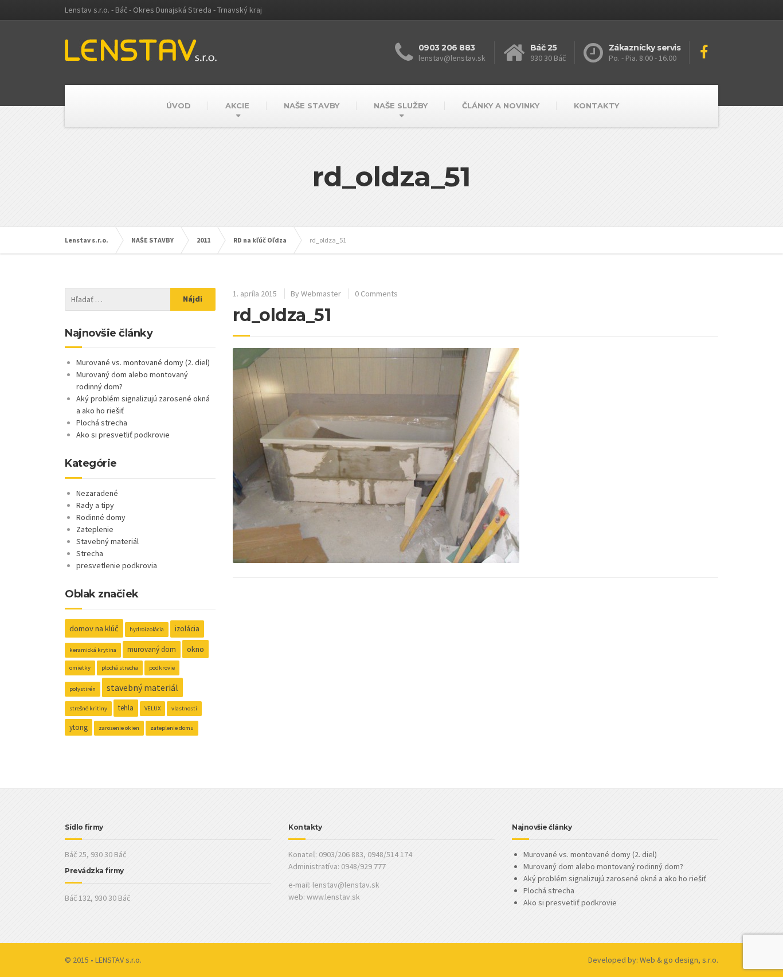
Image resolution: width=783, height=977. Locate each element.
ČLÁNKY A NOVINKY (500, 105)
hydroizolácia (147, 629)
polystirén (82, 689)
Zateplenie (94, 529)
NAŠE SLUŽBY (401, 105)
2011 (203, 240)
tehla (126, 708)
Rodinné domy (101, 517)
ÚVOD (178, 105)
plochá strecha (119, 667)
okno (195, 649)
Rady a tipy (95, 505)
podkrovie (162, 667)
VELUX (152, 708)
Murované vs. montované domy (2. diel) (143, 362)
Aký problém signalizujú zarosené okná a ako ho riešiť (614, 878)
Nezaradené (97, 493)
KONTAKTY (596, 105)
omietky (80, 667)
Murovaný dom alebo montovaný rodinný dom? (603, 866)
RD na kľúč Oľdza (260, 240)
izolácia (187, 629)
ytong (78, 727)
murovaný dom (151, 649)
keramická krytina (92, 650)
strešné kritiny (88, 708)
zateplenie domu (172, 728)
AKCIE (237, 105)
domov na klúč (94, 628)
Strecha (89, 553)
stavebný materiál (142, 687)
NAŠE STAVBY (311, 105)
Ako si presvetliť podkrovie (123, 434)
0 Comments (376, 293)
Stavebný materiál (107, 541)
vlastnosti (184, 708)
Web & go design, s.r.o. (679, 960)
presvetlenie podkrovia (116, 565)
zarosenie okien (119, 728)
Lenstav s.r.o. (86, 240)
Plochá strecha (101, 422)
